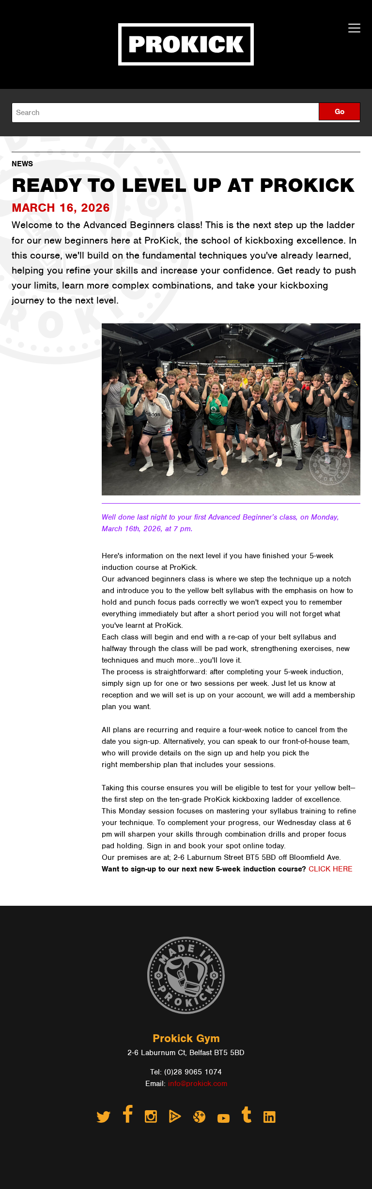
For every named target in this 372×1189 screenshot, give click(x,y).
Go (339, 111)
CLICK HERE (332, 869)
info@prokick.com (197, 1083)
